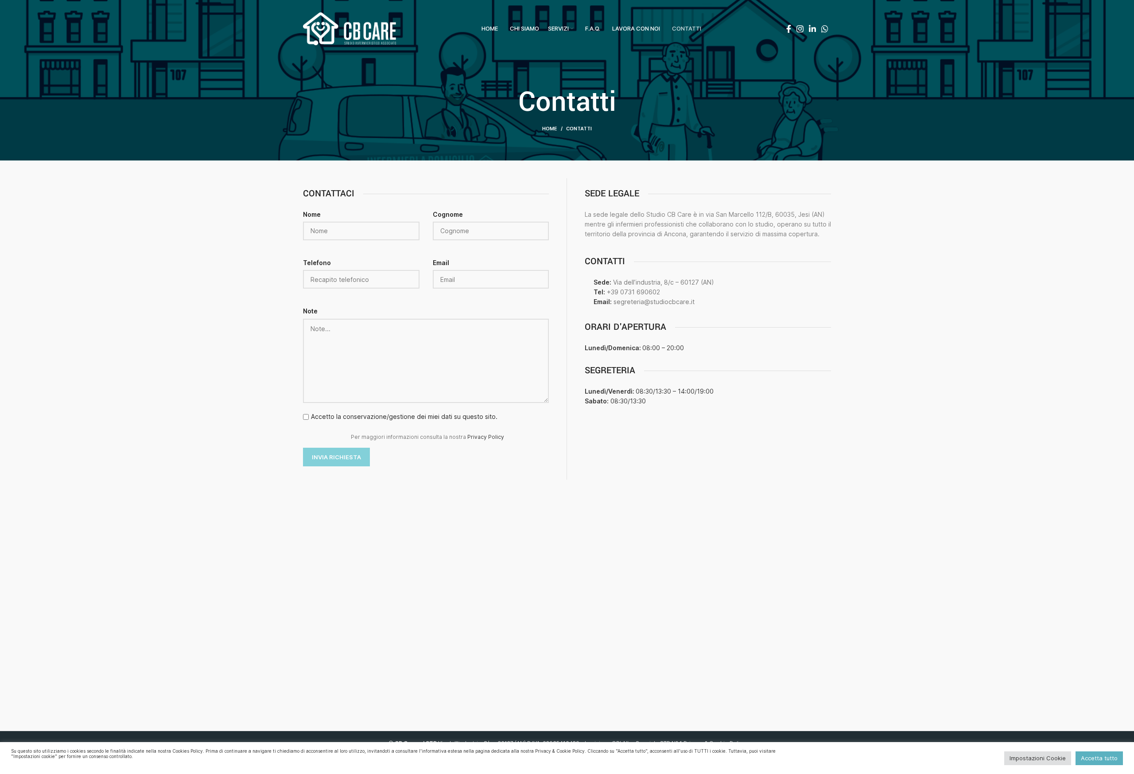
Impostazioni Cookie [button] (1038, 758)
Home (549, 128)
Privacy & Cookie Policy (560, 751)
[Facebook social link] (789, 28)
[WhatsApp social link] (825, 28)
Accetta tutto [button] (1099, 758)
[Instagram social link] (800, 28)
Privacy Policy (485, 437)
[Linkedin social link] (812, 28)
